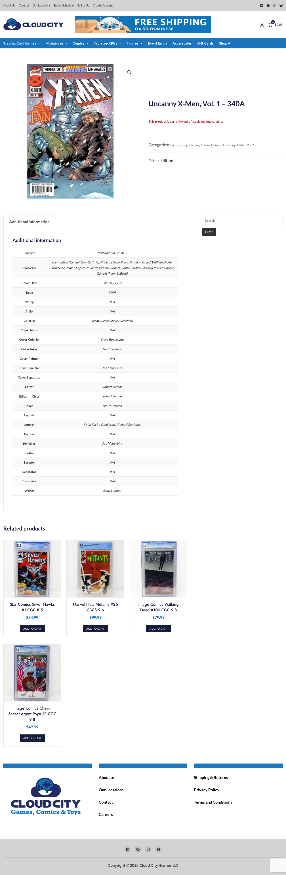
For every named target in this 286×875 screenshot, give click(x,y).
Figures (133, 43)
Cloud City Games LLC (159, 865)
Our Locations (41, 5)
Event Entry (157, 43)
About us (107, 777)
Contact (24, 5)
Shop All (226, 43)
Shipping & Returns (211, 777)
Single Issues (190, 145)
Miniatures (54, 43)
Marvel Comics (211, 145)
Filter (209, 232)
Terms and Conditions (213, 802)
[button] (129, 72)
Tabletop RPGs (106, 43)
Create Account (103, 5)
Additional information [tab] (29, 221)
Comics (78, 43)
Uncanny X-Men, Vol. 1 (239, 145)
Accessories (182, 43)
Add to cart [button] (32, 629)
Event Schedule (64, 5)
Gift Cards (205, 43)
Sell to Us (83, 5)
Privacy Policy (206, 789)
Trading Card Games (19, 43)
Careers (106, 814)
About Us (9, 5)
